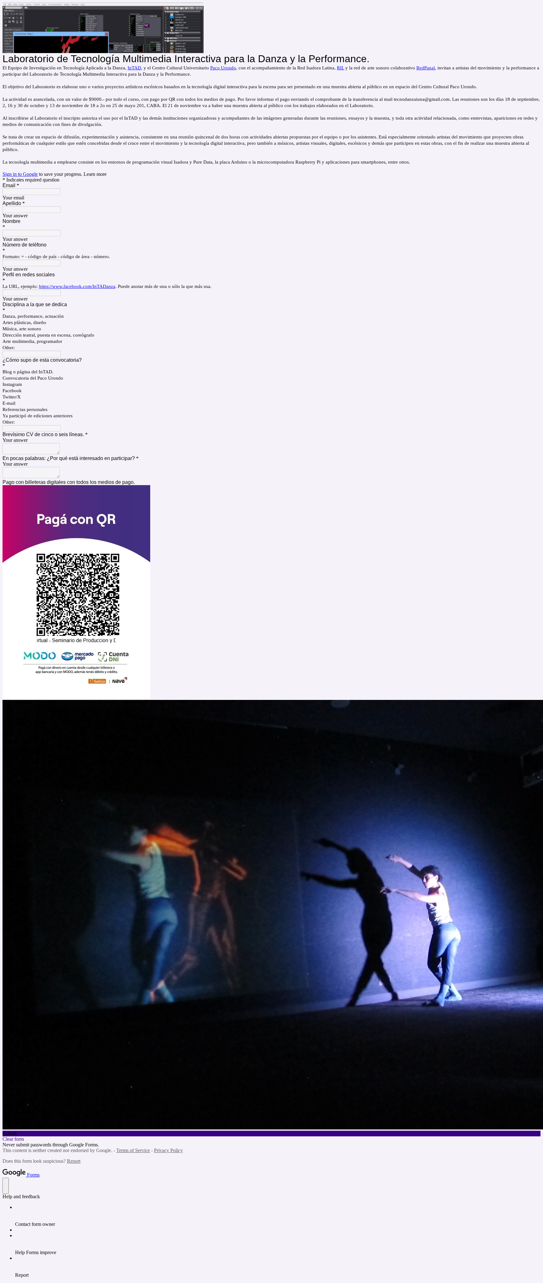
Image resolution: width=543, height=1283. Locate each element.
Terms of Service (133, 1150)
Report (73, 1161)
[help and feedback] (6, 1186)
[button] (271, 1133)
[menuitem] (277, 1216)
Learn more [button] (95, 174)
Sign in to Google (20, 174)
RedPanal (425, 67)
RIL (340, 67)
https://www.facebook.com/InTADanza (77, 286)
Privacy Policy (168, 1150)
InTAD (134, 67)
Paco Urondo (223, 67)
